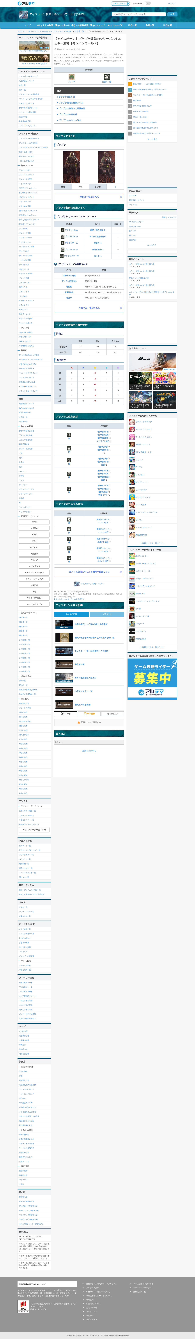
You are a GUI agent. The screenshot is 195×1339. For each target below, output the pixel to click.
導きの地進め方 (62, 25)
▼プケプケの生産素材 (67, 114)
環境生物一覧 (24, 1134)
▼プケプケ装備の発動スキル (70, 103)
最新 (164, 217)
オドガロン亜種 (25, 206)
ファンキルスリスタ (143, 437)
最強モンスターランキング (29, 824)
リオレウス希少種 (25, 323)
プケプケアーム (71, 243)
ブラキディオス (25, 283)
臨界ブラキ (23, 287)
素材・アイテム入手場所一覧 (30, 890)
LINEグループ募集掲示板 (28, 1219)
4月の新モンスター (136, 222)
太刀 (20, 458)
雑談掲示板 (23, 117)
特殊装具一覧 (24, 703)
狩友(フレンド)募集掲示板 (29, 1210)
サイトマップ (91, 1311)
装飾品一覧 (23, 685)
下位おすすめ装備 (25, 435)
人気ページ (107, 614)
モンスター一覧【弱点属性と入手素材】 (148, 95)
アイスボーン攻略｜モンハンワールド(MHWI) (57, 14)
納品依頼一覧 (24, 864)
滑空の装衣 (23, 753)
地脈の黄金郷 (24, 1054)
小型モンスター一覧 (26, 820)
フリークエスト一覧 (26, 855)
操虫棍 (21, 498)
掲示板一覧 (137, 100)
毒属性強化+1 (97, 249)
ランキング (171, 217)
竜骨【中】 (103, 495)
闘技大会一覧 (24, 877)
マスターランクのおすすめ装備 (31, 99)
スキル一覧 (23, 907)
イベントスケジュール (27, 126)
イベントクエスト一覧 (27, 873)
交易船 (21, 1184)
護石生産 (22, 1098)
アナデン (139, 467)
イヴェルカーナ (25, 184)
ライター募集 (91, 1319)
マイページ (133, 205)
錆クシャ (132, 235)
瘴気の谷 (22, 1045)
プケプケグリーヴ (71, 256)
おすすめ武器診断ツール (28, 108)
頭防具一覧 (23, 617)
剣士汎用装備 (24, 444)
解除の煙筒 (23, 784)
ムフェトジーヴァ (25, 238)
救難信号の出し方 (25, 1157)
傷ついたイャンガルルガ (28, 211)
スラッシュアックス (26, 489)
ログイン (171, 3)
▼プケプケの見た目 (66, 97)
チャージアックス (25, 494)
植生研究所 (23, 1175)
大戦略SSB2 (140, 639)
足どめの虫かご (25, 938)
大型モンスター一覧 (26, 815)
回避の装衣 (23, 726)
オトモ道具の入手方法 (27, 364)
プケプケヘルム (71, 230)
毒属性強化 (69, 292)
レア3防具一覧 (24, 649)
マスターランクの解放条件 (29, 94)
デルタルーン (140, 631)
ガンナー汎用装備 (25, 449)
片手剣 (21, 462)
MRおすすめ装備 (45, 25)
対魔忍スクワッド (142, 444)
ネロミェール (24, 269)
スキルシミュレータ (26, 103)
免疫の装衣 (23, 748)
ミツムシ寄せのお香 (26, 934)
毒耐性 (69, 287)
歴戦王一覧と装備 (140, 117)
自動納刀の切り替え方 (27, 1107)
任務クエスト (24, 1161)
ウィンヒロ (140, 475)
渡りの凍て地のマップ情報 (29, 355)
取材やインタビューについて (98, 1292)
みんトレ (139, 460)
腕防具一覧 (23, 626)
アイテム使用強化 (69, 281)
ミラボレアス (24, 305)
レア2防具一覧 (24, 644)
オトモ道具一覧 (25, 929)
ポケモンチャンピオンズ (145, 563)
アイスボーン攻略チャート (29, 138)
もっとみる (151, 245)
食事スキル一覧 (25, 916)
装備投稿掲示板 (25, 121)
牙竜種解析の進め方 (26, 346)
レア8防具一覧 (24, 671)
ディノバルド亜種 (25, 256)
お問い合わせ (91, 1308)
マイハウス (23, 1180)
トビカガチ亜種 (25, 260)
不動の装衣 (23, 712)
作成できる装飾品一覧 (27, 694)
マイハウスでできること (28, 373)
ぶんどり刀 (23, 952)
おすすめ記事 (71, 614)
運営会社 (90, 1315)
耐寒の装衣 (23, 771)
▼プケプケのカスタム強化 (69, 120)
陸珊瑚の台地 (24, 1036)
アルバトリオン (25, 170)
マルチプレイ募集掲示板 (28, 1215)
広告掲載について (93, 1304)
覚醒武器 (132, 240)
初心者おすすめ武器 (26, 408)
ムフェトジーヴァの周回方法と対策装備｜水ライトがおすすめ (151, 293)
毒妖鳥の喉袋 (103, 477)
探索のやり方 (24, 1152)
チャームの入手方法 (26, 368)
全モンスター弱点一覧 (27, 811)
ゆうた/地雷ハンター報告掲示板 (31, 1224)
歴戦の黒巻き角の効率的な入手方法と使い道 (150, 89)
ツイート (67, 714)
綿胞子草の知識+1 (97, 230)
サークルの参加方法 (26, 1148)
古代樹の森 (23, 1031)
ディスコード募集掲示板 (28, 1206)
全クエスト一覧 (25, 846)
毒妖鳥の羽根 (103, 438)
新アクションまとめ (26, 156)
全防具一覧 (106, 82)
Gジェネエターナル (143, 452)
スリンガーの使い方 (26, 377)
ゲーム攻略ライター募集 (143, 1284)
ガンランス (23, 485)
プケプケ (71, 81)
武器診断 (167, 25)
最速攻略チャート (25, 983)
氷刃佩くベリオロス (26, 301)
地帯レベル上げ (25, 341)
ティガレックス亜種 (26, 247)
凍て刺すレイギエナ (26, 197)
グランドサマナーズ (143, 527)
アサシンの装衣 (25, 708)
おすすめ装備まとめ (26, 431)
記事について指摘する (91, 722)
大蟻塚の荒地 (24, 1040)
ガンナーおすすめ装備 (27, 1014)
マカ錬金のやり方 (25, 1103)
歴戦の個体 (23, 1071)
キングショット (141, 482)
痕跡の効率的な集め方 (27, 1018)
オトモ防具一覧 (25, 970)
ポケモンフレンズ (142, 497)
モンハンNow (141, 490)
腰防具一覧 (23, 631)
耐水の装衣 (23, 762)
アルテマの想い (92, 1288)
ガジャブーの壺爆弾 (26, 956)
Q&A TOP (132, 196)
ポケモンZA (140, 594)
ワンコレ (139, 520)
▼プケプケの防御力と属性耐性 (71, 108)
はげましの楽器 (25, 947)
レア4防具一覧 (24, 653)
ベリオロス (23, 296)
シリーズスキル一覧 (26, 911)
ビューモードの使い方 (27, 386)
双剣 (20, 467)
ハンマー (22, 471)
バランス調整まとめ (26, 161)
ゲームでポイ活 (119, 3)
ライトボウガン (25, 507)
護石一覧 (22, 681)
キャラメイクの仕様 (26, 1143)
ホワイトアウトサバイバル (146, 512)
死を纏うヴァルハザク (27, 224)
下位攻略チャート (25, 987)
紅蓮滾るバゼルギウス (27, 215)
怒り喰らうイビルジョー (28, 193)
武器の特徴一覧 (25, 412)
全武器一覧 (23, 417)
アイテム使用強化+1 (97, 236)
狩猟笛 (21, 476)
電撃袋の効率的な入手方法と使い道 (146, 133)
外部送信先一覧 (139, 1292)
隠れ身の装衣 (24, 735)
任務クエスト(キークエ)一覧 (29, 850)
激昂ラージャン (25, 314)
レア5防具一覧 (24, 658)
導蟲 (20, 1076)
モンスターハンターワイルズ (147, 601)
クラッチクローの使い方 (28, 391)
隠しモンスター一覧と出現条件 (145, 122)
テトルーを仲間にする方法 (29, 1116)
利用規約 (90, 1300)
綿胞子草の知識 (69, 276)
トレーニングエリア (26, 1094)
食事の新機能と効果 (26, 1139)
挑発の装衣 (23, 757)
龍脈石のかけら (103, 519)
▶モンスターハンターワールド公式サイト (70, 599)
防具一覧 (150, 25)
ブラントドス (24, 292)
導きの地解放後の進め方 (142, 106)
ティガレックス (25, 242)
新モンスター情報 (25, 152)
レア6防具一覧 (24, 662)
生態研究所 (23, 1171)
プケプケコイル (71, 249)
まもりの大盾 (24, 943)
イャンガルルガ (25, 202)
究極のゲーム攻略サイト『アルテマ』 (101, 1284)
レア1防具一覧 (24, 640)
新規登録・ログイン (136, 200)
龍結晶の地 (23, 1049)
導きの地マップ (97, 25)
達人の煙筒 (23, 775)
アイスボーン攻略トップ (28, 76)
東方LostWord (141, 535)
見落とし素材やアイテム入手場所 (31, 894)
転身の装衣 (23, 793)
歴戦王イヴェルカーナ (27, 188)
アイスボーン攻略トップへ (92, 584)
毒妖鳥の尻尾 (103, 435)
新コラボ (132, 231)
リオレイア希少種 (25, 319)
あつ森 (138, 609)
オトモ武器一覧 (25, 965)
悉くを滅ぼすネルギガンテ (29, 220)
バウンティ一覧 (25, 859)
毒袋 (103, 465)
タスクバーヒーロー (143, 571)
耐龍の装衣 (23, 789)
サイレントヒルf (142, 616)
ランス (21, 480)
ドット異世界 (140, 505)
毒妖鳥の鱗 (103, 447)
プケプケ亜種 (24, 278)
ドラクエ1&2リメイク (144, 579)
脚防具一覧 (23, 635)
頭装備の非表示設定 (26, 1121)
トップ (27, 25)
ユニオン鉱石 (103, 522)
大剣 (20, 453)
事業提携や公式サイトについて (99, 1296)
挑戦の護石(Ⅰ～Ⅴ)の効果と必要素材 (147, 84)
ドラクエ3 (139, 624)
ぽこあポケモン (141, 556)
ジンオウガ (23, 229)
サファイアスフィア (143, 422)
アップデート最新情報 (27, 112)
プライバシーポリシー (142, 1288)
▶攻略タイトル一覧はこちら (152, 543)
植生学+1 (98, 256)
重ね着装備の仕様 (25, 1125)
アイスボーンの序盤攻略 (28, 143)
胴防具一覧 (23, 622)
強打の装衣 (23, 717)
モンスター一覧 (115, 25)
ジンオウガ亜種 (25, 233)
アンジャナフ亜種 (25, 179)
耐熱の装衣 (23, 744)
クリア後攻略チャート (27, 996)
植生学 (69, 298)
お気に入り (114, 714)
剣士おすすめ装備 (25, 1009)
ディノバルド (24, 251)
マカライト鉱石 (103, 441)
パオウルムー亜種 (25, 274)
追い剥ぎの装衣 (25, 721)
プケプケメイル (71, 236)
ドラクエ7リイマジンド (145, 586)
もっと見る (152, 139)
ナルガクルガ (24, 265)
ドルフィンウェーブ (143, 429)
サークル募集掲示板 (26, 1201)
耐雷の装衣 (23, 766)
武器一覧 (132, 25)
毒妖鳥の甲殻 (103, 432)
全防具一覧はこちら (89, 197)
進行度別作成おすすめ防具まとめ (145, 128)
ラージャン (23, 310)
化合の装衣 (23, 739)
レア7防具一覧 (24, 667)
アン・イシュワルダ (26, 175)
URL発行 (91, 714)
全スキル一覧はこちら (89, 308)
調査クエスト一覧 (25, 868)
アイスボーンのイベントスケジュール (33, 147)
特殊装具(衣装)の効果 (27, 382)
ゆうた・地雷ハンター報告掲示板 (141, 264)
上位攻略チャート (25, 992)
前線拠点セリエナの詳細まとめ (31, 359)
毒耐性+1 (98, 243)
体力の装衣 (23, 730)
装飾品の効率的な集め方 (28, 690)
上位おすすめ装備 (25, 440)
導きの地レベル (135, 226)
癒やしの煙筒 (24, 780)
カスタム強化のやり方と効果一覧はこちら (89, 571)
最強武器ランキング (26, 81)
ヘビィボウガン (25, 512)
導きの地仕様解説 (80, 25)
